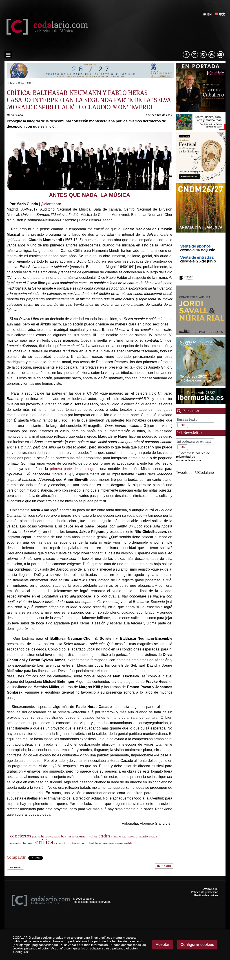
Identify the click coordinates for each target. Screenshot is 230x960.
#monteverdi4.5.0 (76, 843)
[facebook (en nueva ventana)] (186, 54)
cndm (104, 836)
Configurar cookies (197, 944)
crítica (44, 842)
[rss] (211, 54)
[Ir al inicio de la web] (46, 33)
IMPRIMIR (164, 866)
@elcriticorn (51, 204)
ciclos (58, 843)
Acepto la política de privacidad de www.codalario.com (193, 456)
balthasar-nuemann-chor (79, 836)
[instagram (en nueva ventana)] (203, 54)
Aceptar (163, 944)
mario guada (148, 836)
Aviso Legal (210, 889)
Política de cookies (206, 895)
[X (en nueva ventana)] (194, 54)
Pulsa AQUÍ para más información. (84, 945)
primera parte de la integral (72, 469)
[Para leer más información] (90, 77)
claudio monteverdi (124, 836)
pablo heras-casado (46, 836)
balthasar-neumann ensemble (110, 843)
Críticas (11, 83)
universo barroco (22, 843)
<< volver (16, 867)
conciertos (20, 836)
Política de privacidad (204, 892)
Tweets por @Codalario (195, 473)
